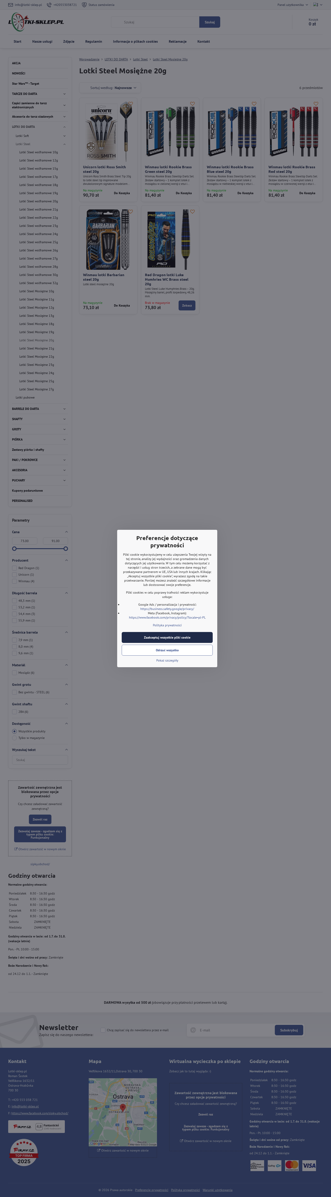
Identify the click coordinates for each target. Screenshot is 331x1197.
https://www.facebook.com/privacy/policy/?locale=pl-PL (167, 617)
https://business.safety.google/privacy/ (167, 609)
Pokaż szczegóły (167, 660)
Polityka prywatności (167, 625)
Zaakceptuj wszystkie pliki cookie (167, 637)
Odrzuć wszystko (167, 650)
